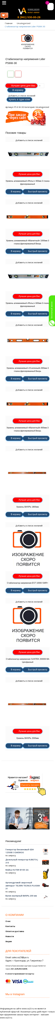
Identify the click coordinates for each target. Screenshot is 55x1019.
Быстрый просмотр (37, 191)
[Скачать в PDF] (18, 74)
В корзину (17, 90)
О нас (8, 921)
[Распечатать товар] (11, 74)
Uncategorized (23, 23)
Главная (8, 23)
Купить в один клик (19, 99)
